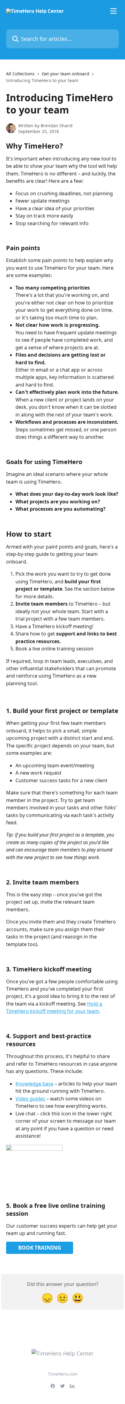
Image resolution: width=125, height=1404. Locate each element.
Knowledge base (34, 1083)
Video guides (30, 1098)
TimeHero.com (62, 1374)
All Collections (20, 74)
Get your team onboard (65, 74)
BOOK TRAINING (39, 1247)
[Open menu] (113, 11)
